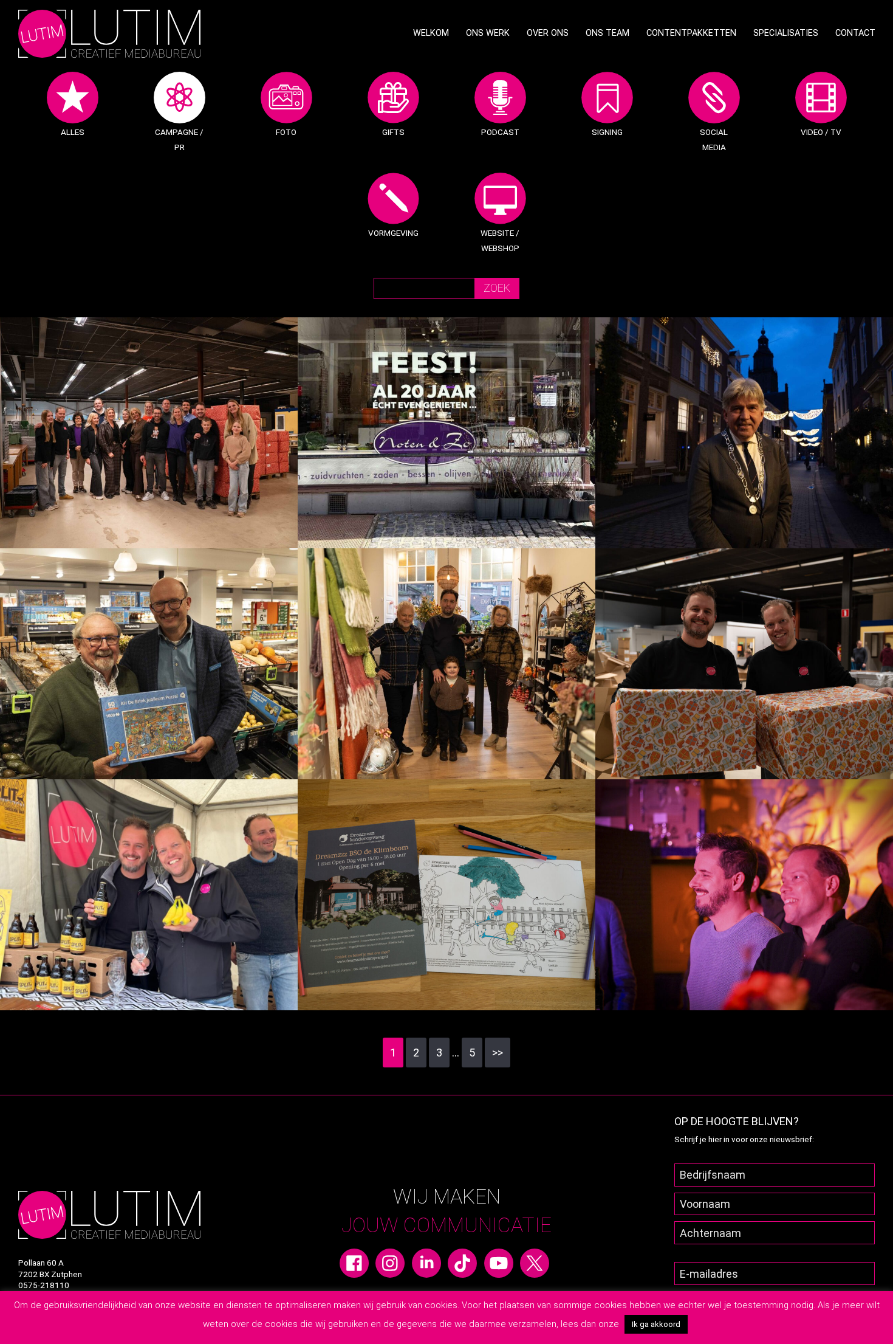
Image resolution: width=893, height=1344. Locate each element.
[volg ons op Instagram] (390, 1262)
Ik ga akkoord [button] (656, 1324)
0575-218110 (43, 1285)
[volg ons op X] (534, 1262)
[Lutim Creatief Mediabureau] (109, 32)
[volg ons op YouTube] (498, 1262)
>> (497, 1052)
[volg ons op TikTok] (462, 1262)
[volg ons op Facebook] (354, 1262)
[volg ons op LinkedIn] (426, 1262)
